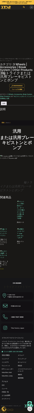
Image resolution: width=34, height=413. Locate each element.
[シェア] (8, 410)
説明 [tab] (3, 103)
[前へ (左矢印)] (1, 412)
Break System (27, 94)
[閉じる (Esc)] (11, 410)
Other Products (9, 58)
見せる (8, 122)
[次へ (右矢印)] (4, 412)
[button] (31, 7)
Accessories (8, 67)
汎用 (7, 98)
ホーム (2, 58)
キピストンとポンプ (20, 96)
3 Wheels (19, 64)
